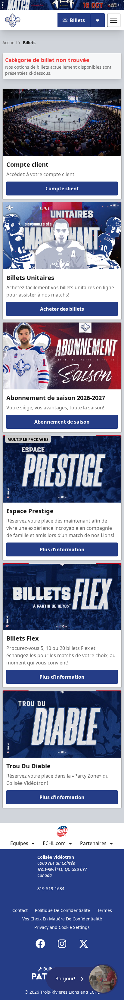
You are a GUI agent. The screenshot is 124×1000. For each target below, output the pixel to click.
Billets (77, 20)
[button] (82, 979)
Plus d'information (62, 677)
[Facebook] (40, 943)
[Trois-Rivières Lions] (13, 20)
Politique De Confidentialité (62, 910)
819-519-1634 (50, 888)
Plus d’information (62, 549)
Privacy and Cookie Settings (62, 927)
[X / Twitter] (83, 943)
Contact (20, 910)
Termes (104, 910)
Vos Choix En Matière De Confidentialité (62, 919)
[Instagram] (62, 943)
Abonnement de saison (62, 421)
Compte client (62, 188)
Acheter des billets (62, 309)
